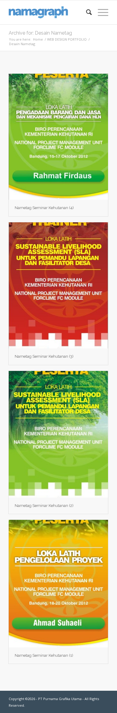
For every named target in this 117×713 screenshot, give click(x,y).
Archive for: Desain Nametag (40, 33)
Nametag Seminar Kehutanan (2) (44, 505)
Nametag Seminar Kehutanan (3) (44, 356)
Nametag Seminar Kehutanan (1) (44, 655)
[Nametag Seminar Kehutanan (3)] (58, 285)
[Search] (86, 12)
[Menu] (100, 12)
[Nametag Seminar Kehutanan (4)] (58, 137)
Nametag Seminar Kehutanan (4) (44, 207)
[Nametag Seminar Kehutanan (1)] (58, 583)
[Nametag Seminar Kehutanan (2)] (58, 434)
